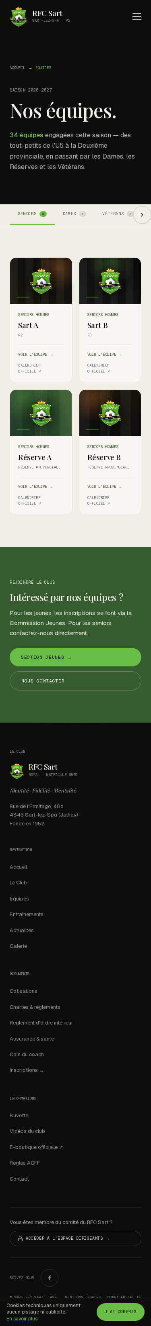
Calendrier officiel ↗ (29, 368)
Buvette (19, 1115)
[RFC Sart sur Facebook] (49, 1278)
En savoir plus (21, 1319)
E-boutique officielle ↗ (36, 1147)
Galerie (18, 946)
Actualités (22, 930)
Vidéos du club (27, 1131)
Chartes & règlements (35, 1007)
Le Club (18, 882)
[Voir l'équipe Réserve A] (41, 413)
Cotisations (23, 991)
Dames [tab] (73, 213)
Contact (19, 1178)
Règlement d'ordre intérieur (41, 1022)
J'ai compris (121, 1311)
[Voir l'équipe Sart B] (110, 281)
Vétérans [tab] (116, 213)
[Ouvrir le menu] (137, 16)
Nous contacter (42, 681)
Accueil (17, 67)
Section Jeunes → (46, 657)
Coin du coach (27, 1054)
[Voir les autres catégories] (142, 215)
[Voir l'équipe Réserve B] (110, 413)
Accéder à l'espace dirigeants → (68, 1238)
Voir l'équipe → (35, 354)
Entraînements (26, 914)
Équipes (19, 898)
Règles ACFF (25, 1162)
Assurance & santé (32, 1038)
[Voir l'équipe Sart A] (41, 281)
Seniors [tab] (31, 213)
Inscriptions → (27, 1070)
